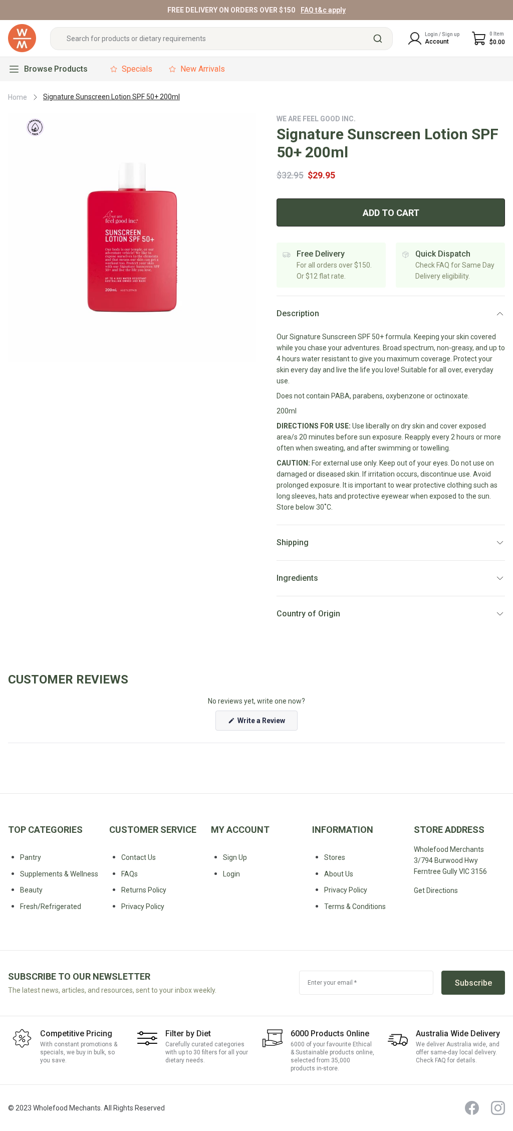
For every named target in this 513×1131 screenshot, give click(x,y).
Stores (334, 857)
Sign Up (235, 857)
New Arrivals (202, 69)
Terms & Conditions (355, 906)
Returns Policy (143, 890)
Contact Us (138, 857)
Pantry (30, 857)
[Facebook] (472, 1108)
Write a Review (267, 723)
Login (231, 874)
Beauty (31, 890)
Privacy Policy (345, 890)
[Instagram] (498, 1108)
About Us (338, 874)
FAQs (129, 874)
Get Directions (436, 890)
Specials (137, 69)
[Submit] (381, 39)
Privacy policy (142, 906)
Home (17, 97)
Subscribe (473, 983)
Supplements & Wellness (59, 874)
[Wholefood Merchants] (22, 38)
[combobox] (221, 38)
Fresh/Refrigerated (50, 906)
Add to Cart (391, 212)
